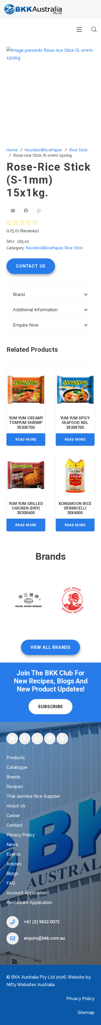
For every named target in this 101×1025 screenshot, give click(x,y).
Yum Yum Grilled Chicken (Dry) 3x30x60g (26, 508)
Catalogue (16, 767)
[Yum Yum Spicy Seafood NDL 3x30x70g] (75, 389)
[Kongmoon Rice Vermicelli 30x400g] (75, 475)
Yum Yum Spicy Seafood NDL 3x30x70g (75, 423)
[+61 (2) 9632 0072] (15, 922)
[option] (28, 601)
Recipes (14, 786)
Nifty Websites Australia (30, 984)
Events (13, 854)
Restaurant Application (29, 902)
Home (12, 150)
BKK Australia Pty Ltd (33, 977)
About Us (15, 805)
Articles (14, 863)
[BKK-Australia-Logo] (33, 9)
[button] (79, 29)
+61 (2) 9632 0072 (42, 921)
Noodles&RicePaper (43, 150)
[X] (25, 738)
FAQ (10, 883)
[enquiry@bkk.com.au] (15, 938)
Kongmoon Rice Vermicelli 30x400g (75, 508)
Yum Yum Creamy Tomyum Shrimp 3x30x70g (26, 423)
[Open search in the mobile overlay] (94, 29)
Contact (14, 825)
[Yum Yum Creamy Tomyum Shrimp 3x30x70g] (25, 389)
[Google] (62, 738)
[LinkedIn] (50, 738)
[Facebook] (12, 738)
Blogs (12, 873)
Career (13, 815)
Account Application (26, 892)
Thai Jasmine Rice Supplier (33, 796)
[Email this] (12, 210)
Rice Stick (78, 150)
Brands (13, 776)
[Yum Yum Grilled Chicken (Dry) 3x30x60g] (25, 475)
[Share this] (25, 210)
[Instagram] (37, 738)
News (12, 844)
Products (15, 757)
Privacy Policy (20, 834)
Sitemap (86, 1012)
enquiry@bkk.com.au (44, 938)
